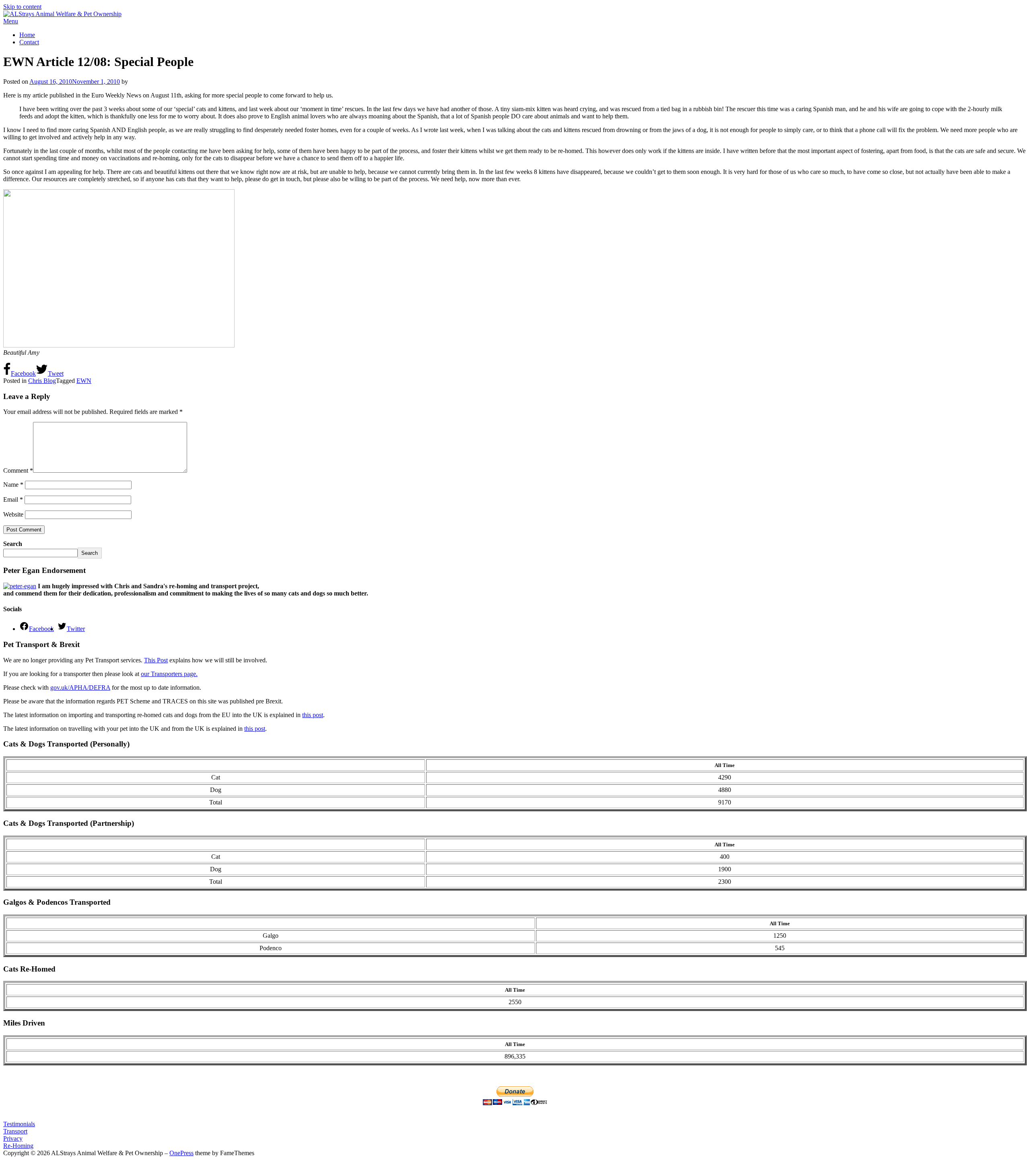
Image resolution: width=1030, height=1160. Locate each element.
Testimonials (19, 1124)
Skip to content (22, 6)
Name (13, 484)
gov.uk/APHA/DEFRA (80, 687)
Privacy (13, 1138)
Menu (10, 21)
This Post (156, 660)
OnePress (181, 1153)
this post (312, 714)
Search (12, 543)
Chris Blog (42, 380)
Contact (29, 42)
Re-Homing (18, 1145)
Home (27, 34)
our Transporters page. (169, 673)
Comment (18, 470)
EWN (83, 380)
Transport (15, 1131)
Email (13, 499)
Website (13, 514)
